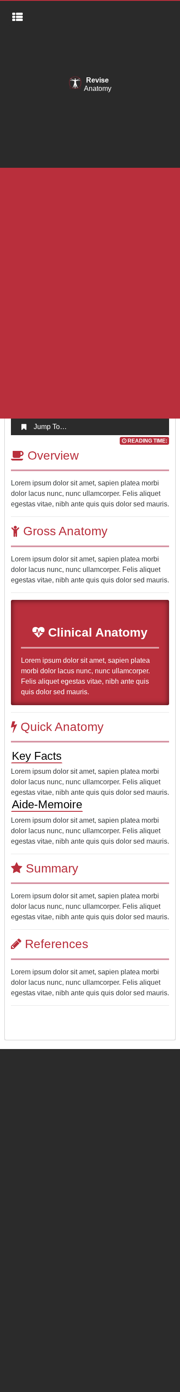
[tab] (90, 426)
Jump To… (50, 426)
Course (20, 1068)
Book (17, 1086)
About (18, 1051)
